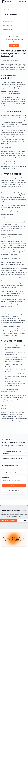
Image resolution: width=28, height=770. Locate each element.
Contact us (14, 45)
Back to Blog (7, 9)
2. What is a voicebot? (8, 21)
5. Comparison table (8, 29)
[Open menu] (25, 1)
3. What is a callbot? (8, 25)
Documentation (15, 490)
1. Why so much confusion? (9, 18)
